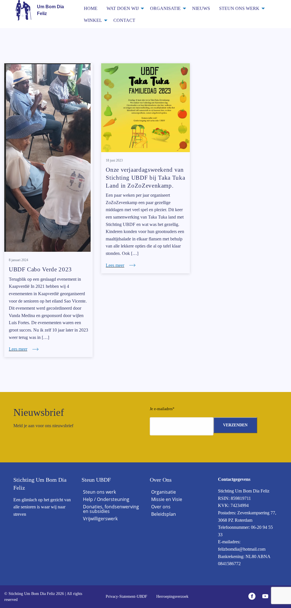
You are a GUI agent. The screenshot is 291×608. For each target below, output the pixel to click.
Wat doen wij (123, 8)
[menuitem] (90, 8)
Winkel (93, 20)
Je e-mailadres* (162, 409)
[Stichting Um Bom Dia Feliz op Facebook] (253, 597)
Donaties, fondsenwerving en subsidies (111, 509)
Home (90, 8)
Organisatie (165, 8)
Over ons (161, 507)
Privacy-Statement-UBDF (126, 596)
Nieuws (201, 8)
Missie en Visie (166, 499)
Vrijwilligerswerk (100, 518)
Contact (124, 20)
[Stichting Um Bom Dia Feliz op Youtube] (266, 597)
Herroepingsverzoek (172, 596)
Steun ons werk (239, 8)
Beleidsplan (163, 514)
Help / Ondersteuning (106, 499)
